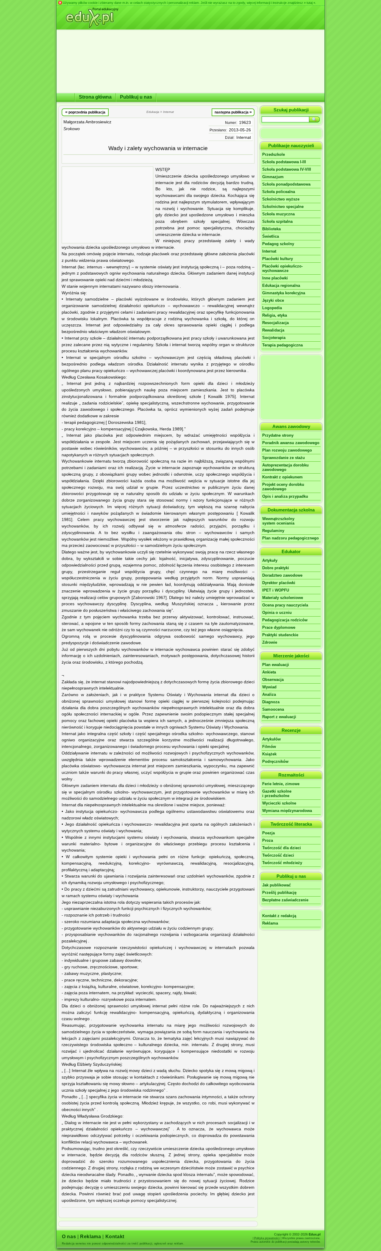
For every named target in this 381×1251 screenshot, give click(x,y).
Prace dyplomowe (278, 627)
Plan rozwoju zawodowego (287, 450)
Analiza (269, 694)
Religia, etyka (274, 315)
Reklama (270, 923)
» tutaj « (309, 2)
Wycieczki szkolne (279, 803)
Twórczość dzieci (278, 855)
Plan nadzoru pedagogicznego (290, 538)
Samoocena (273, 709)
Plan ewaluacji (275, 664)
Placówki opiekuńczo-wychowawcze (282, 268)
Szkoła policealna (278, 191)
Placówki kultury (277, 258)
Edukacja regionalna (281, 285)
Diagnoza (270, 702)
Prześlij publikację (279, 892)
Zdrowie (269, 642)
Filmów (269, 746)
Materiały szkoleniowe (282, 597)
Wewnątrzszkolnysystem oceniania (278, 520)
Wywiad (269, 687)
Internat (243, 137)
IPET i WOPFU (275, 590)
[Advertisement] (107, 205)
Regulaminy (273, 530)
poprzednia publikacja (85, 112)
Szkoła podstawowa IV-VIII (286, 169)
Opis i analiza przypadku (285, 496)
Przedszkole (273, 154)
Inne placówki (275, 278)
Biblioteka (271, 229)
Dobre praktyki (275, 568)
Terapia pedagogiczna (282, 345)
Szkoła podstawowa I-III (284, 162)
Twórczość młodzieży (282, 863)
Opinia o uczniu (277, 612)
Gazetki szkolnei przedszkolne (276, 793)
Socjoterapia (273, 337)
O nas (69, 1236)
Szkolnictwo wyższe (280, 199)
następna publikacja (233, 112)
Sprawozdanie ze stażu (283, 457)
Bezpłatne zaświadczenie (285, 900)
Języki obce (273, 300)
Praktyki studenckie (280, 635)
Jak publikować (276, 885)
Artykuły (269, 560)
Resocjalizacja (275, 322)
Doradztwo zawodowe (282, 575)
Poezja (268, 833)
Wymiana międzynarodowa (287, 810)
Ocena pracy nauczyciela (285, 605)
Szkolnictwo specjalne (283, 206)
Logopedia (272, 308)
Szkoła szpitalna (277, 221)
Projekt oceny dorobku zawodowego (283, 486)
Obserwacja (273, 679)
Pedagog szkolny (278, 244)
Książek (269, 754)
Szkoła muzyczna (278, 214)
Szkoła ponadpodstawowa (286, 184)
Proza (267, 840)
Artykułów (271, 739)
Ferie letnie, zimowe (280, 784)
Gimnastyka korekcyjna (283, 293)
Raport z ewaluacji (279, 717)
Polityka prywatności (267, 1238)
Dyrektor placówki (278, 583)
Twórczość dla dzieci (281, 848)
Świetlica (270, 236)
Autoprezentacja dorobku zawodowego (285, 467)
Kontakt (114, 1236)
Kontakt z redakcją (279, 916)
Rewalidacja (273, 330)
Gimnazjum (273, 177)
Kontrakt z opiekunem (282, 477)
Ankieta (269, 672)
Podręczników (275, 761)
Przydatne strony (277, 435)
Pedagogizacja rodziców (284, 620)
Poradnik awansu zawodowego (290, 443)
